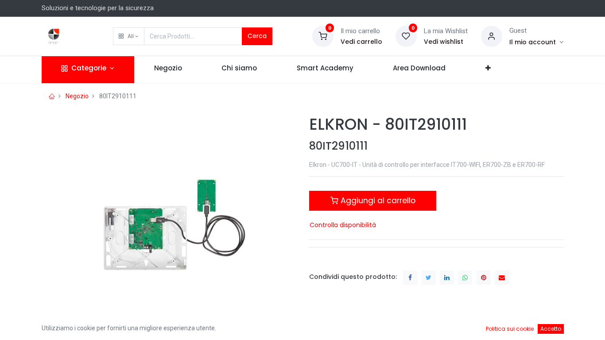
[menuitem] (168, 69)
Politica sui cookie (510, 328)
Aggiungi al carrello (376, 200)
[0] (323, 36)
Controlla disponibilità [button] (343, 224)
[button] (128, 36)
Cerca (257, 35)
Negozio (77, 96)
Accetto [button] (550, 328)
